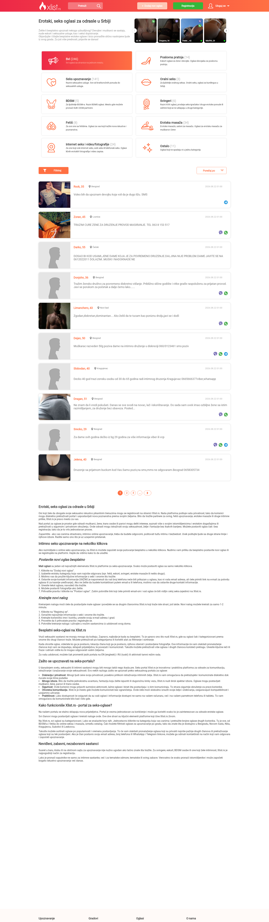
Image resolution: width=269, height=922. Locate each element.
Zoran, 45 (79, 216)
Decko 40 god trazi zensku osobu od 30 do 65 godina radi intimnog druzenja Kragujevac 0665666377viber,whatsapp (145, 379)
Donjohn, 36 (81, 277)
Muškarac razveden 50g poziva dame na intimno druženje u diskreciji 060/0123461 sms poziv (131, 346)
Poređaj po (209, 170)
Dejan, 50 (79, 338)
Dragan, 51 (80, 398)
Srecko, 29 (80, 429)
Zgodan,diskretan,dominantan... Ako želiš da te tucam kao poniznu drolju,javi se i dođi (126, 315)
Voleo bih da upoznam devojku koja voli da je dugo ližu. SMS (110, 194)
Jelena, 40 (80, 459)
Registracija (188, 5)
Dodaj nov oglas (153, 5)
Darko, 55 (79, 247)
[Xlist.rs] (50, 6)
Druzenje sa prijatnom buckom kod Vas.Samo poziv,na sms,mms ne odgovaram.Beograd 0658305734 (136, 469)
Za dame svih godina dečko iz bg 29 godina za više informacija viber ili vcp (119, 437)
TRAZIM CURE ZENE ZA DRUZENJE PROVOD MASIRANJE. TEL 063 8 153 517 (122, 224)
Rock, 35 (79, 186)
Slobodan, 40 (82, 368)
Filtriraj (57, 170)
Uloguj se (220, 5)
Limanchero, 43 (83, 307)
